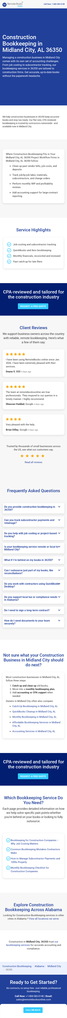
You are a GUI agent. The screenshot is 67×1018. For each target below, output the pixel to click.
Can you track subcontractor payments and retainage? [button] (29, 521)
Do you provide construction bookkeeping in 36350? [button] (29, 508)
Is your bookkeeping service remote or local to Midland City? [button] (31, 548)
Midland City (54, 966)
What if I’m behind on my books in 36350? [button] (28, 560)
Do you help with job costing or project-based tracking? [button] (30, 535)
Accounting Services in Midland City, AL (33, 731)
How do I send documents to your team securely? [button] (27, 622)
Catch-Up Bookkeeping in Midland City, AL (35, 706)
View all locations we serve (44, 918)
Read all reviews (33, 462)
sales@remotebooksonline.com (33, 999)
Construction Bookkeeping (16, 966)
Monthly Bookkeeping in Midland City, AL (34, 716)
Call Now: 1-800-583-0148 (54, 4)
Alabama (39, 966)
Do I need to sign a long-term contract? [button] (27, 610)
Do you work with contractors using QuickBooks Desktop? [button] (31, 585)
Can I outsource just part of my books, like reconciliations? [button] (28, 572)
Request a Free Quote (33, 306)
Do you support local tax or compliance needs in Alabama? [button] (30, 598)
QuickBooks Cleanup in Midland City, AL (34, 711)
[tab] (33, 508)
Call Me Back (33, 1010)
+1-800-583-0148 (35, 996)
